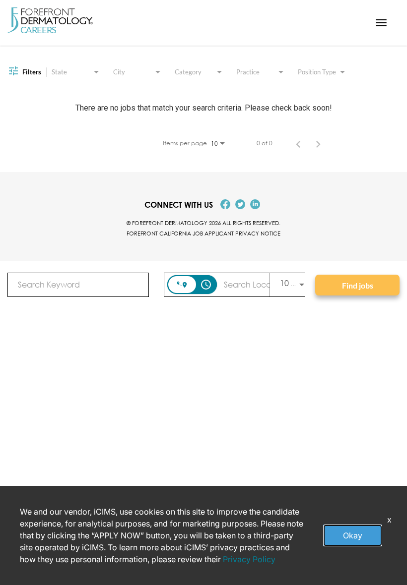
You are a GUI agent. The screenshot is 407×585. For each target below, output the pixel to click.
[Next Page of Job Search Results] (318, 143)
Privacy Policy (249, 559)
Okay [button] (352, 535)
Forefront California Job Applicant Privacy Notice (203, 233)
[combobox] (78, 284)
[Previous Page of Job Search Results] (298, 143)
